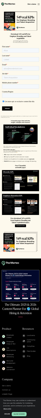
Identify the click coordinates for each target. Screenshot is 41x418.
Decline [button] (7, 414)
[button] (39, 4)
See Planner (20, 316)
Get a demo (32, 4)
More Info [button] (7, 409)
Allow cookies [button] (19, 414)
